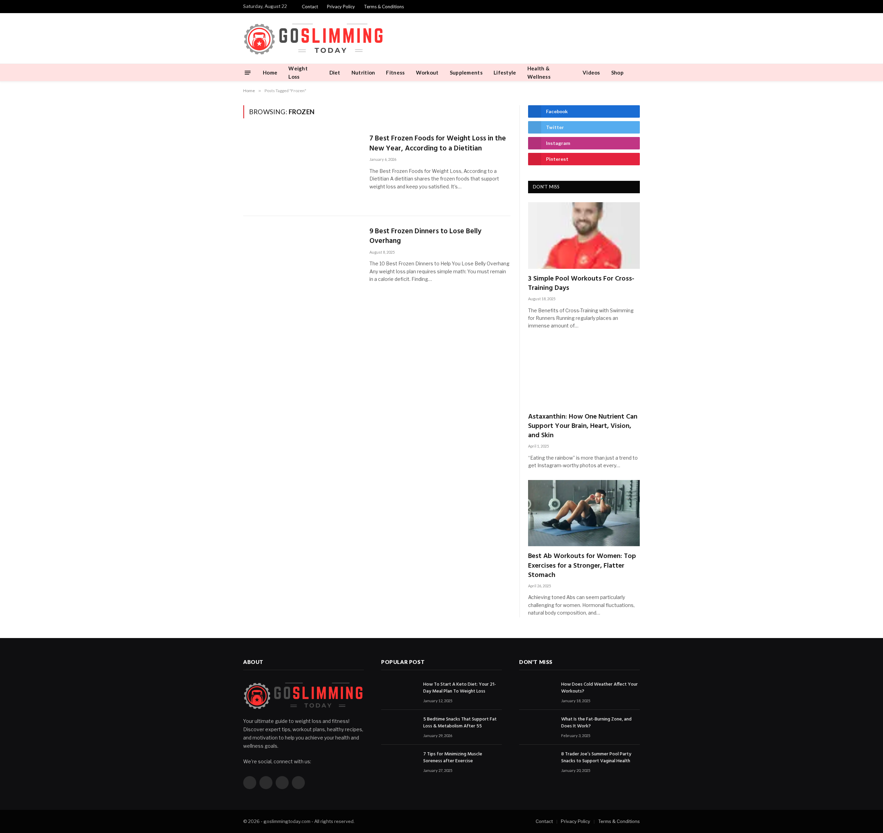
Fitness (395, 72)
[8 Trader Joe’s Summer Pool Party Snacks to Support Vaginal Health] (537, 762)
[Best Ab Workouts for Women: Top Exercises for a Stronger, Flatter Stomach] (584, 513)
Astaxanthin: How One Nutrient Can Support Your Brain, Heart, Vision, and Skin (582, 426)
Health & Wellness (538, 72)
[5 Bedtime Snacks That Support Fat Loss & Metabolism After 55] (399, 727)
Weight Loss (298, 72)
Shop (617, 72)
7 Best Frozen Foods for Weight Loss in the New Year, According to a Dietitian (437, 144)
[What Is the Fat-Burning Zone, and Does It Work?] (537, 727)
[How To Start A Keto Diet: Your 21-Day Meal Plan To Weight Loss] (399, 692)
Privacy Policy (341, 6)
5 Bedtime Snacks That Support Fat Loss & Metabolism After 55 (460, 723)
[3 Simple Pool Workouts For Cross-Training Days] (584, 235)
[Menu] (248, 72)
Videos (591, 72)
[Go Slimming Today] (313, 38)
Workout (427, 72)
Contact (310, 6)
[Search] (637, 72)
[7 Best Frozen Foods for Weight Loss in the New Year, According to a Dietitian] (302, 169)
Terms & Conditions (384, 6)
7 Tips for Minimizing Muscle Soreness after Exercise (452, 758)
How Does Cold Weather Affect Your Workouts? (599, 688)
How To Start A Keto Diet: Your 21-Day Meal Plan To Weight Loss (459, 688)
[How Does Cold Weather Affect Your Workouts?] (537, 692)
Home (270, 72)
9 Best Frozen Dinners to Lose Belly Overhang (425, 236)
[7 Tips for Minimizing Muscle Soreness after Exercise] (399, 762)
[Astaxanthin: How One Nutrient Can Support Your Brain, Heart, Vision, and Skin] (584, 373)
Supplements (466, 72)
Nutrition (363, 72)
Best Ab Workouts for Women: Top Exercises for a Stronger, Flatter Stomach (582, 566)
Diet (334, 72)
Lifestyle (505, 72)
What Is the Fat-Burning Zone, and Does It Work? (596, 723)
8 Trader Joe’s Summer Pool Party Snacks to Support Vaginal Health (596, 758)
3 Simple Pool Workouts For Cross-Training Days (581, 283)
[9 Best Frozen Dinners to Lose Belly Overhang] (302, 262)
